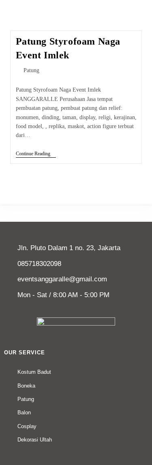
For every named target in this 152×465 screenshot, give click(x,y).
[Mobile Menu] (142, 5)
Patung (31, 70)
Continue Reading (36, 153)
